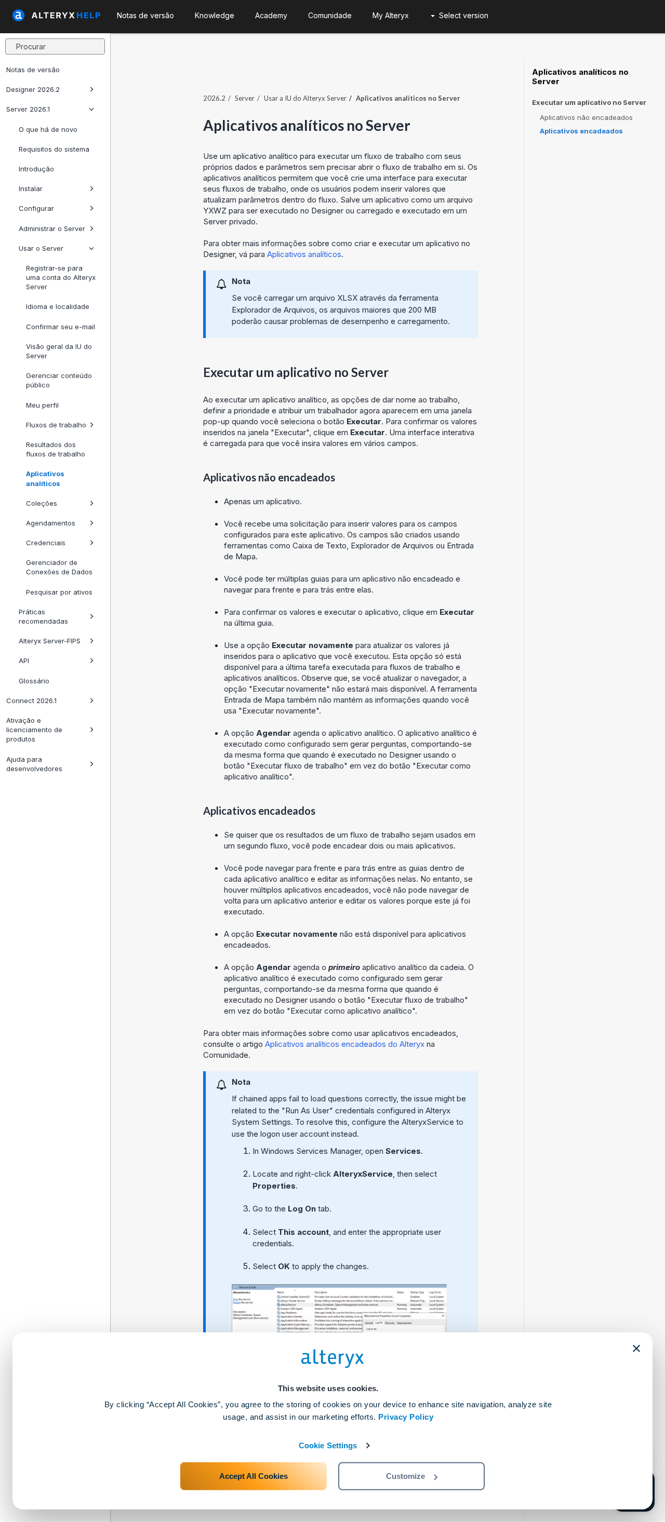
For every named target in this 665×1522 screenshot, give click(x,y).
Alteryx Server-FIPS (50, 641)
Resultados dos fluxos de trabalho (55, 449)
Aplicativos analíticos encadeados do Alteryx (344, 1044)
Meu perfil (42, 405)
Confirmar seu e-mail (60, 326)
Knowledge (214, 15)
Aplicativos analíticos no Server (580, 77)
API (24, 660)
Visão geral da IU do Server (59, 351)
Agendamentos (50, 523)
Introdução (36, 169)
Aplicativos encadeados (581, 131)
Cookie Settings (328, 1445)
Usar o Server (41, 248)
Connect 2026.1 (31, 700)
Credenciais (45, 542)
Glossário (34, 681)
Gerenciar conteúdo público (59, 380)
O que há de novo (48, 129)
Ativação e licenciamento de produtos (34, 729)
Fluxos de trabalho (56, 425)
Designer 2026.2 (33, 89)
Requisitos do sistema (54, 149)
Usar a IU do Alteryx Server (305, 98)
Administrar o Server (52, 228)
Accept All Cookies (253, 1476)
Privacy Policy (405, 1416)
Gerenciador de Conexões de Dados (59, 567)
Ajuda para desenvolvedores (34, 764)
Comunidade (330, 15)
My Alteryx (391, 15)
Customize (405, 1476)
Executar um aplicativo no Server (589, 102)
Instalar (31, 188)
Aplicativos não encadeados (586, 117)
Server (245, 98)
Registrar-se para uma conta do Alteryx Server (61, 277)
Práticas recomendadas (43, 616)
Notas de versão (33, 69)
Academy (271, 15)
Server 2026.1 (28, 109)
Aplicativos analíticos (45, 478)
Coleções (41, 503)
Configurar (36, 208)
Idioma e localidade (57, 306)
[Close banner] (636, 1348)
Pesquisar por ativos (59, 592)
